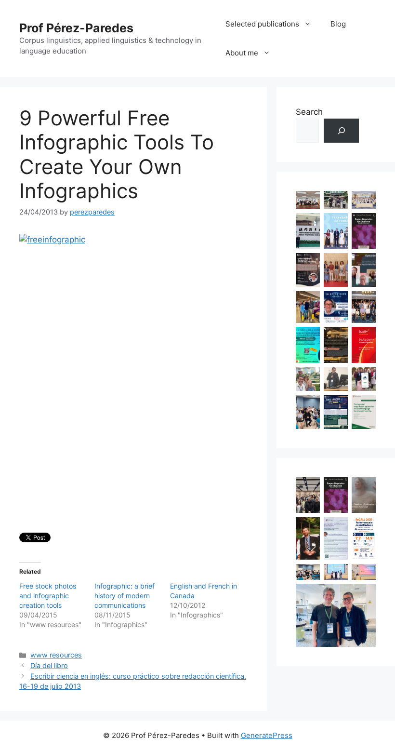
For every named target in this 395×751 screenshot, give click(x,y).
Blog (338, 23)
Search (309, 112)
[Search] (341, 131)
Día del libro (49, 665)
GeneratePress (266, 735)
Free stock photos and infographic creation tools (47, 595)
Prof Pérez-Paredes (76, 28)
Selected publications (262, 23)
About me (241, 52)
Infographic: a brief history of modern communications (124, 595)
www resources (56, 655)
